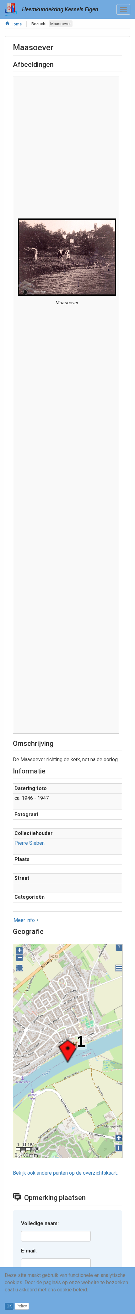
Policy (22, 1306)
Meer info (24, 920)
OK (9, 1306)
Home (16, 23)
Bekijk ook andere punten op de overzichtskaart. (65, 1173)
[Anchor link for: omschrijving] (56, 742)
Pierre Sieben (29, 843)
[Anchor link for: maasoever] (58, 47)
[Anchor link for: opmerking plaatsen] (90, 1196)
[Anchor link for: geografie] (47, 930)
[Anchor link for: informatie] (49, 770)
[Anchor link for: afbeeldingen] (57, 63)
